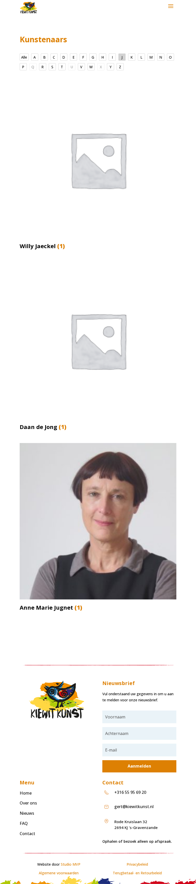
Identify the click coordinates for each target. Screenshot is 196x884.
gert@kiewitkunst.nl (134, 806)
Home (26, 793)
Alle (24, 57)
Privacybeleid (137, 864)
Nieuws (27, 813)
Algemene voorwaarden (59, 872)
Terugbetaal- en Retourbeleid (137, 872)
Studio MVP (70, 864)
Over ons (28, 803)
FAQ (24, 823)
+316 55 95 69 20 (130, 792)
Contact (27, 833)
